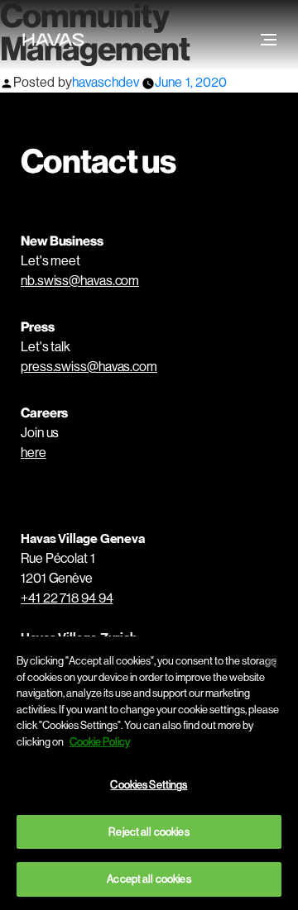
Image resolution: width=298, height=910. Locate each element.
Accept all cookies (148, 879)
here (33, 452)
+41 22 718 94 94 (67, 598)
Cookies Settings (148, 785)
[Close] (271, 663)
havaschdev (105, 82)
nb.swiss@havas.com (80, 280)
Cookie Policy (100, 742)
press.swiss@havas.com (89, 366)
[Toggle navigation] (267, 39)
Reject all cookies (148, 832)
